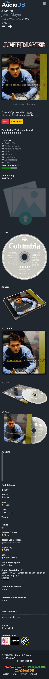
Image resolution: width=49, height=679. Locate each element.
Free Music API (8, 658)
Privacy (23, 673)
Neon (7, 151)
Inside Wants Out (12, 19)
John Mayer (12, 14)
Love (5, 121)
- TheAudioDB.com (22, 655)
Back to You (10, 143)
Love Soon (10, 157)
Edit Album (16, 121)
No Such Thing (12, 146)
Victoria (8, 154)
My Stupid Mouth (13, 148)
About (6, 673)
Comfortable (11, 159)
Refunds (33, 673)
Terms (14, 673)
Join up (5, 115)
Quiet (7, 162)
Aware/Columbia (12, 542)
